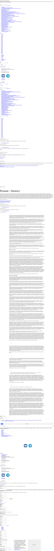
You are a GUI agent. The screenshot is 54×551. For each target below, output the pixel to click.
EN (1, 64)
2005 (2, 49)
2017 (2, 41)
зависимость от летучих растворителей (5, 201)
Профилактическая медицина (5, 107)
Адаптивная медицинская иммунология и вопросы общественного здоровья (11, 8)
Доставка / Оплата (3, 59)
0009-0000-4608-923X (6, 147)
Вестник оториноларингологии (5, 10)
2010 (2, 129)
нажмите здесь (17, 549)
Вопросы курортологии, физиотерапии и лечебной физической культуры (10, 12)
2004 (2, 133)
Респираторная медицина (4, 108)
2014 (2, 43)
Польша (2, 528)
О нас (2, 58)
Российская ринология (4, 25)
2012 (2, 44)
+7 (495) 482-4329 (3, 455)
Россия (8, 525)
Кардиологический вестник (4, 100)
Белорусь (2, 527)
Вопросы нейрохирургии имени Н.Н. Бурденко (7, 96)
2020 (2, 39)
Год (7, 116)
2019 (2, 123)
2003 (2, 50)
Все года (1, 33)
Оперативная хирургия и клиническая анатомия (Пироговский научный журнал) (11, 21)
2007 (2, 131)
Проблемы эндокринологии (4, 23)
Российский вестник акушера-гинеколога (6, 110)
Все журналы (8, 5)
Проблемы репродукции (4, 106)
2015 (2, 42)
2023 (2, 37)
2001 (2, 135)
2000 (2, 52)
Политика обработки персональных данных (7, 435)
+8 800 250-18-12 (3, 457)
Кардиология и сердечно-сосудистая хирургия (7, 17)
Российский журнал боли (4, 27)
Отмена (4, 550)
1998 (2, 137)
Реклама (2, 432)
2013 (2, 127)
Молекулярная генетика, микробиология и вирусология (8, 20)
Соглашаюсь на (3, 420)
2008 (2, 47)
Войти (1, 504)
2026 (2, 35)
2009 (2, 46)
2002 (2, 51)
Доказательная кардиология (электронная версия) (7, 98)
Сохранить (1, 550)
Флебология (2, 113)
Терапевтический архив (4, 29)
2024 (2, 36)
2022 (2, 121)
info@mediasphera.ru (3, 472)
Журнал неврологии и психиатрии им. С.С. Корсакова (8, 15)
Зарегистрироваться (2, 513)
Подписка (2, 55)
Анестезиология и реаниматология (5, 92)
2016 (2, 125)
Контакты (2, 60)
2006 (2, 48)
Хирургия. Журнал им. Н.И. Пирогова (6, 30)
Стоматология (3, 111)
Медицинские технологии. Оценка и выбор (6, 19)
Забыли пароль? (2, 503)
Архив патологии (3, 9)
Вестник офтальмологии (4, 94)
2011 (2, 45)
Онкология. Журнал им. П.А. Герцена (6, 104)
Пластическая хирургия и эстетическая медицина (7, 22)
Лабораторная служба (4, 102)
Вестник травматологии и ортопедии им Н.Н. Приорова (8, 11)
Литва (2, 529)
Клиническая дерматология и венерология (6, 18)
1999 (2, 53)
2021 (2, 38)
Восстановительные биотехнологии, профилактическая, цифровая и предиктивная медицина (13, 13)
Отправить (8, 489)
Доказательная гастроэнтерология (5, 14)
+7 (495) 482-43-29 (2, 82)
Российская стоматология (4, 109)
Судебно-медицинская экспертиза (5, 28)
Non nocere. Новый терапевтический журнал (7, 7)
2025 (2, 119)
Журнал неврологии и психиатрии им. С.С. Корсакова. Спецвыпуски (10, 16)
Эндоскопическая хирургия (4, 31)
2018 (2, 40)
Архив (2, 56)
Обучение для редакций (4, 436)
